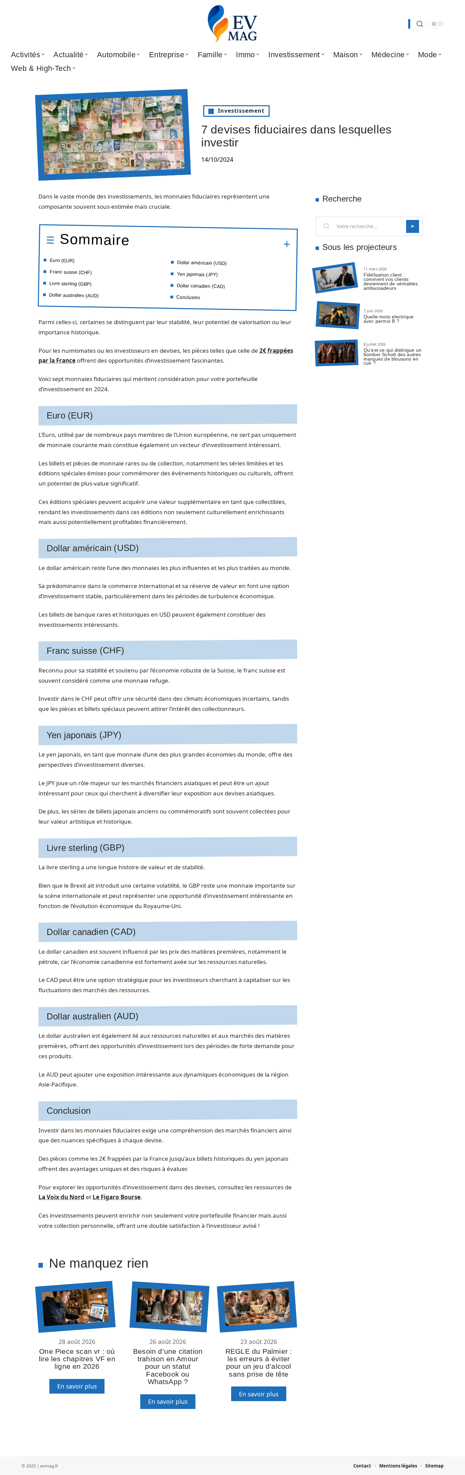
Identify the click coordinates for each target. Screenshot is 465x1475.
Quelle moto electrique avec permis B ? (389, 319)
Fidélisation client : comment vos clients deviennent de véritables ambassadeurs (391, 281)
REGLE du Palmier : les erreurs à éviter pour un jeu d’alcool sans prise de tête (258, 1362)
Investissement (241, 110)
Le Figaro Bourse (117, 1197)
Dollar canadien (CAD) (201, 286)
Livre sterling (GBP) (70, 284)
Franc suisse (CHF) (71, 272)
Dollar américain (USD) (202, 262)
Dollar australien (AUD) (74, 295)
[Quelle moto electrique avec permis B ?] (338, 315)
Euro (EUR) (62, 260)
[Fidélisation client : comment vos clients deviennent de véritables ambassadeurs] (335, 278)
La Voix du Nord (61, 1197)
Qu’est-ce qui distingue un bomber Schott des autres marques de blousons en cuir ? (392, 356)
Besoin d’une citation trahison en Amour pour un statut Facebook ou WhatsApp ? (168, 1366)
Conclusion (188, 297)
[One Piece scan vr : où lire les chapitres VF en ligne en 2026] (75, 1307)
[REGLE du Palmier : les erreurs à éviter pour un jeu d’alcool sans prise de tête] (257, 1306)
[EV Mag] (232, 23)
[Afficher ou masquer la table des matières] (210, 243)
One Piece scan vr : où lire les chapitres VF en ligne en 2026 (77, 1358)
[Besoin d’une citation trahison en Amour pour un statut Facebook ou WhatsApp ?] (169, 1306)
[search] (420, 24)
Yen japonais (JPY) (197, 274)
